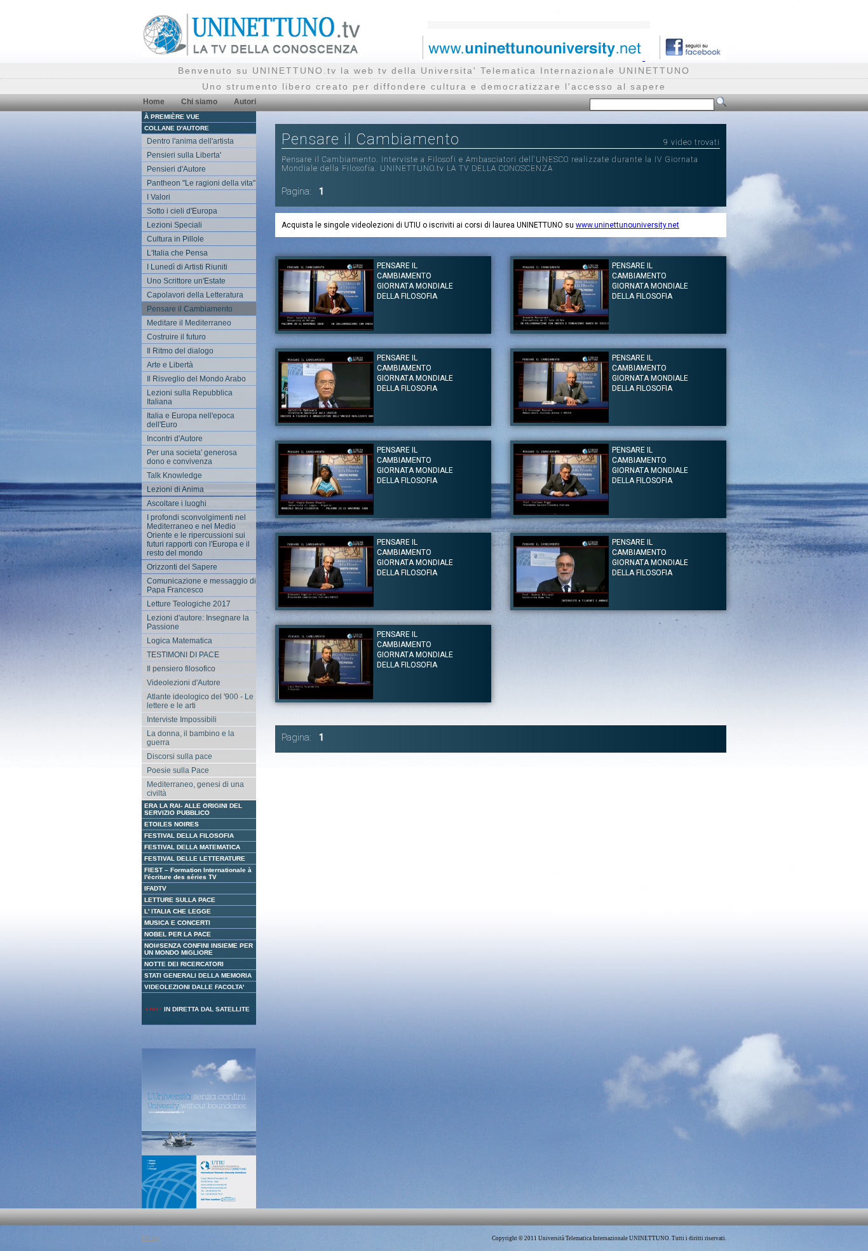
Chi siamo (199, 101)
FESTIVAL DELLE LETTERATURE (194, 858)
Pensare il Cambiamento (190, 308)
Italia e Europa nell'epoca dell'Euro (190, 420)
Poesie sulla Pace (178, 770)
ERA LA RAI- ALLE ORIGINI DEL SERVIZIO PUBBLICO (193, 809)
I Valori (158, 197)
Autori (245, 101)
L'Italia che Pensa (177, 253)
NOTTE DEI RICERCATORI (184, 963)
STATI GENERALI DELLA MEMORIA (198, 975)
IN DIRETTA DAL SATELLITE (206, 1009)
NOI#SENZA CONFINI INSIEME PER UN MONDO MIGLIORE (198, 949)
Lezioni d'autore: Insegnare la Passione (198, 622)
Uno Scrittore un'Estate (186, 281)
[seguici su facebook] (688, 56)
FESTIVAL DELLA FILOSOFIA (189, 835)
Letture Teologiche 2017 (189, 603)
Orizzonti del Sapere (182, 567)
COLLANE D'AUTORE (176, 128)
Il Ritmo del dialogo (180, 350)
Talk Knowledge (174, 475)
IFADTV (155, 888)
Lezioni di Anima (175, 489)
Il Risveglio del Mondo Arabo (196, 378)
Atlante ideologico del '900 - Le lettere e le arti (200, 701)
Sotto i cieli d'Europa (182, 211)
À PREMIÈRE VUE (172, 116)
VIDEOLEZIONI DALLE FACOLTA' (194, 986)
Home (154, 101)
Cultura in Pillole (175, 239)
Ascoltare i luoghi (177, 503)
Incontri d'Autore (175, 438)
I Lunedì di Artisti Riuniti (187, 267)
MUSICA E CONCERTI (177, 922)
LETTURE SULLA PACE (179, 899)
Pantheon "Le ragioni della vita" (201, 183)
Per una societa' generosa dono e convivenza (192, 457)
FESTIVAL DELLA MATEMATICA (192, 847)
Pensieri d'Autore (176, 169)
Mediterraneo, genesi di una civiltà (195, 789)
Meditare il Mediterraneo (189, 322)
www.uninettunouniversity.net (627, 225)
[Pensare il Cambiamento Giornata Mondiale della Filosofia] (326, 327)
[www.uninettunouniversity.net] (532, 56)
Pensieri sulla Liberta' (184, 155)
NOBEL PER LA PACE (177, 934)
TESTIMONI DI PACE (183, 654)
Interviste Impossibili (182, 719)
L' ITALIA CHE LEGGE (177, 911)
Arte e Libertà (170, 364)
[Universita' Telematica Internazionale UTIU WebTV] (252, 53)
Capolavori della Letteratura (195, 295)
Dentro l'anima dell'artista (190, 141)
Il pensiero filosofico (181, 668)
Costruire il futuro (176, 336)
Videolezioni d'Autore (183, 682)
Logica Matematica (179, 640)
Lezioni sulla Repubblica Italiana (190, 397)
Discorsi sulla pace (179, 756)
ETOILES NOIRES (171, 824)
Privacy (151, 1238)
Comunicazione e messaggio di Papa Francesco (201, 585)
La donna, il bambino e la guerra (190, 738)
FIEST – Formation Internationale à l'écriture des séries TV (198, 873)
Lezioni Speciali (174, 225)
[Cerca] (721, 104)
